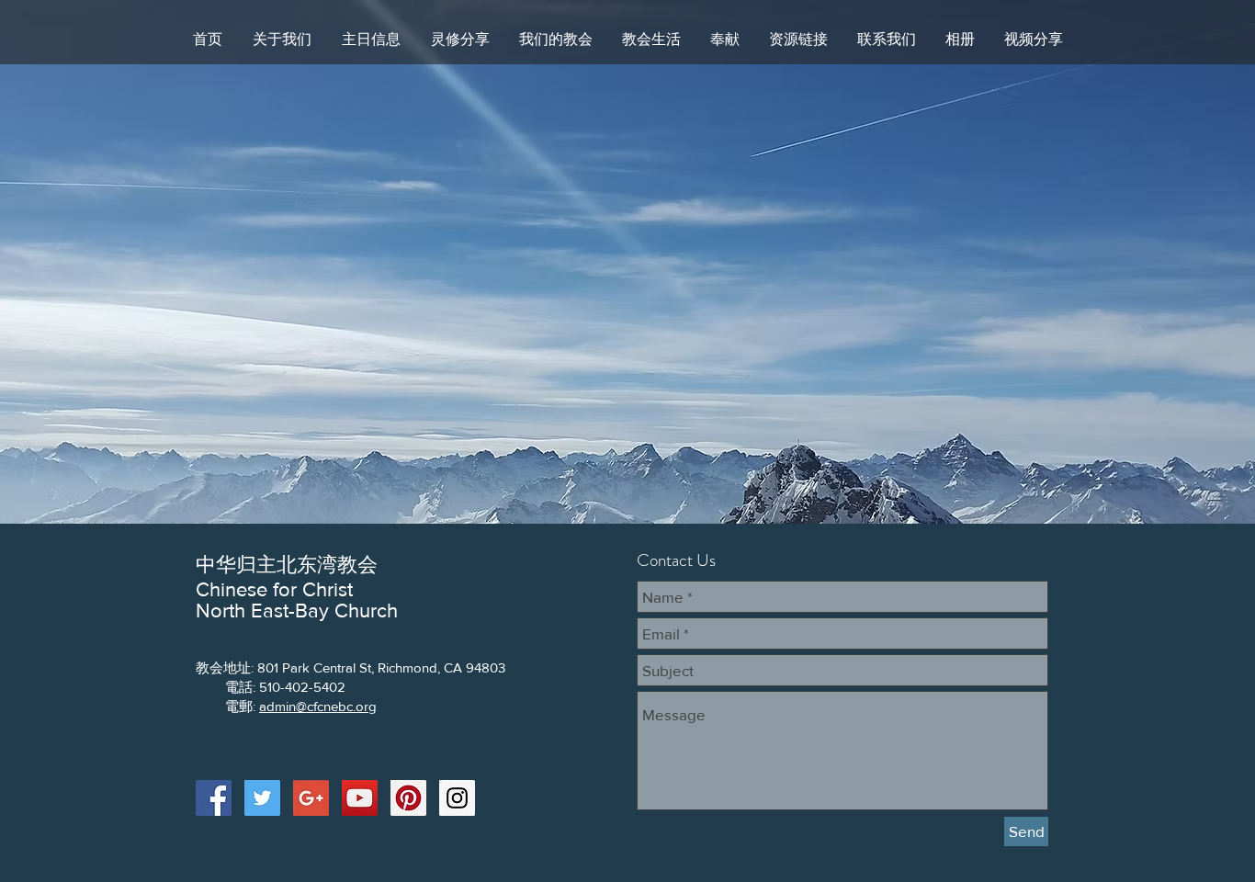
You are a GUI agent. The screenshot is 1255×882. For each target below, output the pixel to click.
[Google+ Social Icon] (311, 798)
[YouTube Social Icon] (360, 798)
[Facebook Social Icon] (214, 798)
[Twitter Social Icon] (262, 798)
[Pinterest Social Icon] (408, 798)
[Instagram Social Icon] (457, 798)
